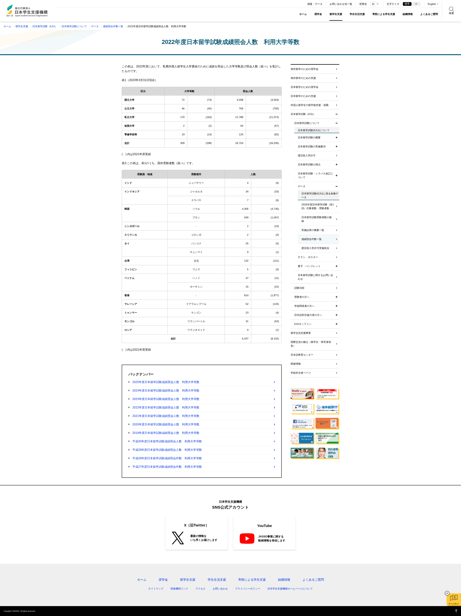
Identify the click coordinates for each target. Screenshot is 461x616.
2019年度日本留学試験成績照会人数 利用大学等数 (165, 432)
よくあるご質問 (429, 14)
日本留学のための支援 (303, 96)
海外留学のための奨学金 (304, 69)
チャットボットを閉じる (447, 593)
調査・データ (315, 4)
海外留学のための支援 (303, 78)
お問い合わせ (220, 588)
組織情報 (408, 14)
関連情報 (296, 363)
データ (95, 26)
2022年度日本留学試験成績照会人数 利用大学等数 (165, 407)
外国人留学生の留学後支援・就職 (309, 105)
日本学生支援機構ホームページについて (290, 588)
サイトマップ (155, 588)
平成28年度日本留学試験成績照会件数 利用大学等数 (167, 458)
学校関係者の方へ (304, 305)
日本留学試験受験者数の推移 (316, 219)
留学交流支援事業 (301, 333)
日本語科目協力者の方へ (308, 314)
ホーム (303, 14)
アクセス (200, 588)
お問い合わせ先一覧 (341, 4)
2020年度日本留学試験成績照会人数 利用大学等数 (165, 424)
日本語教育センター (302, 354)
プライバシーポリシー (247, 588)
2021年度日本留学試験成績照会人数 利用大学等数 (165, 415)
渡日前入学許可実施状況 (315, 248)
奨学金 (318, 14)
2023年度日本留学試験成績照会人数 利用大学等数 (165, 399)
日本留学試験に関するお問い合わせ (315, 277)
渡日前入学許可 (306, 155)
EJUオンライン (303, 324)
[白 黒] (375, 4)
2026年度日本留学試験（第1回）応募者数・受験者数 (317, 206)
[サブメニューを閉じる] (336, 114)
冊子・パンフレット (309, 266)
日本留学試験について (74, 26)
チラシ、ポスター (308, 257)
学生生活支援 (357, 14)
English (432, 4)
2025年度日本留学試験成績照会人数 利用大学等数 (165, 382)
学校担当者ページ (301, 372)
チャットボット (454, 604)
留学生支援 (336, 14)
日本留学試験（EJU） (44, 26)
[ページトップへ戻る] (456, 611)
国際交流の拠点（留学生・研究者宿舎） (311, 344)
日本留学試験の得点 (309, 164)
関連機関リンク (179, 588)
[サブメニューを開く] (336, 137)
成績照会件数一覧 (113, 26)
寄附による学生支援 (383, 14)
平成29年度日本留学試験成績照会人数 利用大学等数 (167, 449)
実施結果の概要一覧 (312, 230)
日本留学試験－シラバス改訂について (315, 175)
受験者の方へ (301, 296)
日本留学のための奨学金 (304, 87)
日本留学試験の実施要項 (312, 146)
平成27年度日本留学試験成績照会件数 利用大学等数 (167, 466)
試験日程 (299, 287)
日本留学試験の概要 (309, 137)
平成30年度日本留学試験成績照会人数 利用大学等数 (167, 441)
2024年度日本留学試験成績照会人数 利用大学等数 (165, 390)
